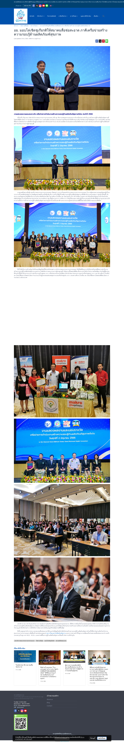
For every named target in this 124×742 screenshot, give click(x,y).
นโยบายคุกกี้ (29, 739)
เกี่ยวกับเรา (40, 16)
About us (50, 699)
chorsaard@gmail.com (24, 705)
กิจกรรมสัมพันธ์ (51, 16)
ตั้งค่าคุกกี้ (92, 738)
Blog (48, 702)
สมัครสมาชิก (27, 5)
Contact (49, 706)
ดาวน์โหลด (73, 16)
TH (52, 5)
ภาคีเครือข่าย (62, 16)
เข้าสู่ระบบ (18, 5)
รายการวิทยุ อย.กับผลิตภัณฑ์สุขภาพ (56, 633)
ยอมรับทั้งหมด (101, 738)
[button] (103, 16)
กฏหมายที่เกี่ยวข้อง (86, 16)
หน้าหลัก (32, 16)
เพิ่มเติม (96, 16)
